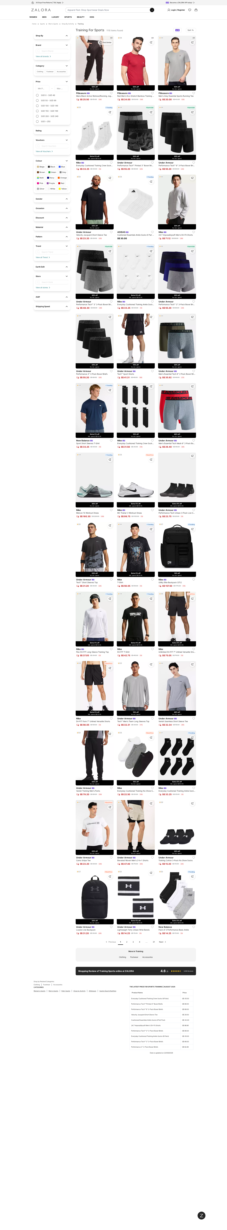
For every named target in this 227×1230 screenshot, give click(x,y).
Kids (92, 17)
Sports (68, 17)
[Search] (152, 10)
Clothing (122, 957)
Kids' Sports (65, 991)
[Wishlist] (189, 10)
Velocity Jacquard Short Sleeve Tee (144, 1015)
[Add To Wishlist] (111, 93)
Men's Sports (53, 24)
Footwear (134, 957)
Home (34, 24)
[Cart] (196, 10)
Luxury (55, 17)
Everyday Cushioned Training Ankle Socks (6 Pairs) (150, 1036)
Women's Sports (39, 991)
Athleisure (92, 991)
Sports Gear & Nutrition (107, 991)
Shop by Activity (79, 991)
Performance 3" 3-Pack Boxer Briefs (144, 1047)
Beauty (80, 17)
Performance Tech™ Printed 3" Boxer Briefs (147, 1004)
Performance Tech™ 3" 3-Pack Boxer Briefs (147, 1031)
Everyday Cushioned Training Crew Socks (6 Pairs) (150, 999)
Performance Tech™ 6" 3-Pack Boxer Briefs (147, 1009)
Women (33, 17)
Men (44, 17)
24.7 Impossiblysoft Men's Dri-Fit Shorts (146, 1025)
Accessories (147, 957)
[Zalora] (41, 10)
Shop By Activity (68, 24)
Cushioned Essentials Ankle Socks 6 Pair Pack (148, 1020)
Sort (189, 30)
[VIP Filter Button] (177, 30)
